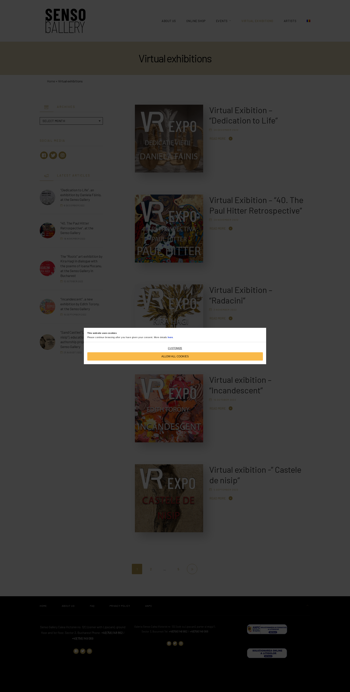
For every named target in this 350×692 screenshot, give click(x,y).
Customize (175, 348)
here (170, 337)
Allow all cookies (175, 356)
